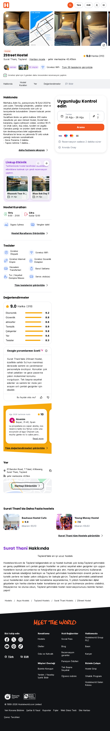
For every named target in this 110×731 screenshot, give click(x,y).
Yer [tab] (35, 84)
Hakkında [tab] (7, 84)
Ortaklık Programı (93, 676)
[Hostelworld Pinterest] (13, 646)
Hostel (7, 51)
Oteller (41, 646)
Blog (63, 646)
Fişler (55, 710)
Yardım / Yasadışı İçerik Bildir (46, 676)
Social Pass (66, 639)
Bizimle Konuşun (45, 668)
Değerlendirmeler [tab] (52, 84)
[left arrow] (38, 163)
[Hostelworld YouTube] (7, 646)
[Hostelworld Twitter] (13, 639)
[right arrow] (46, 163)
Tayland (22, 59)
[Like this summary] (41, 397)
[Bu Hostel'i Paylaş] (104, 45)
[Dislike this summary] (48, 397)
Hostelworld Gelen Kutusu (94, 683)
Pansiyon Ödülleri (69, 661)
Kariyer (88, 654)
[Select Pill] (70, 5)
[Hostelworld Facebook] (7, 639)
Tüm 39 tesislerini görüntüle (77, 67)
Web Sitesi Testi (68, 710)
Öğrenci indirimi (68, 676)
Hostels (41, 639)
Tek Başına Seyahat (66, 668)
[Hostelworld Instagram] (20, 639)
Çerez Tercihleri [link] (12, 717)
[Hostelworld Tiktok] (20, 646)
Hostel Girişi (91, 668)
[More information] (46, 350)
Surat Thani (9, 59)
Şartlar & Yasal (33, 710)
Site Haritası (84, 710)
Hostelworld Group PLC (94, 639)
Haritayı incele (37, 59)
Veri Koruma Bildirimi (14, 710)
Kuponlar (47, 710)
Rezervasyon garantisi (67, 653)
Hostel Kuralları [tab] (23, 83)
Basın (87, 646)
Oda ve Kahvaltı (45, 654)
